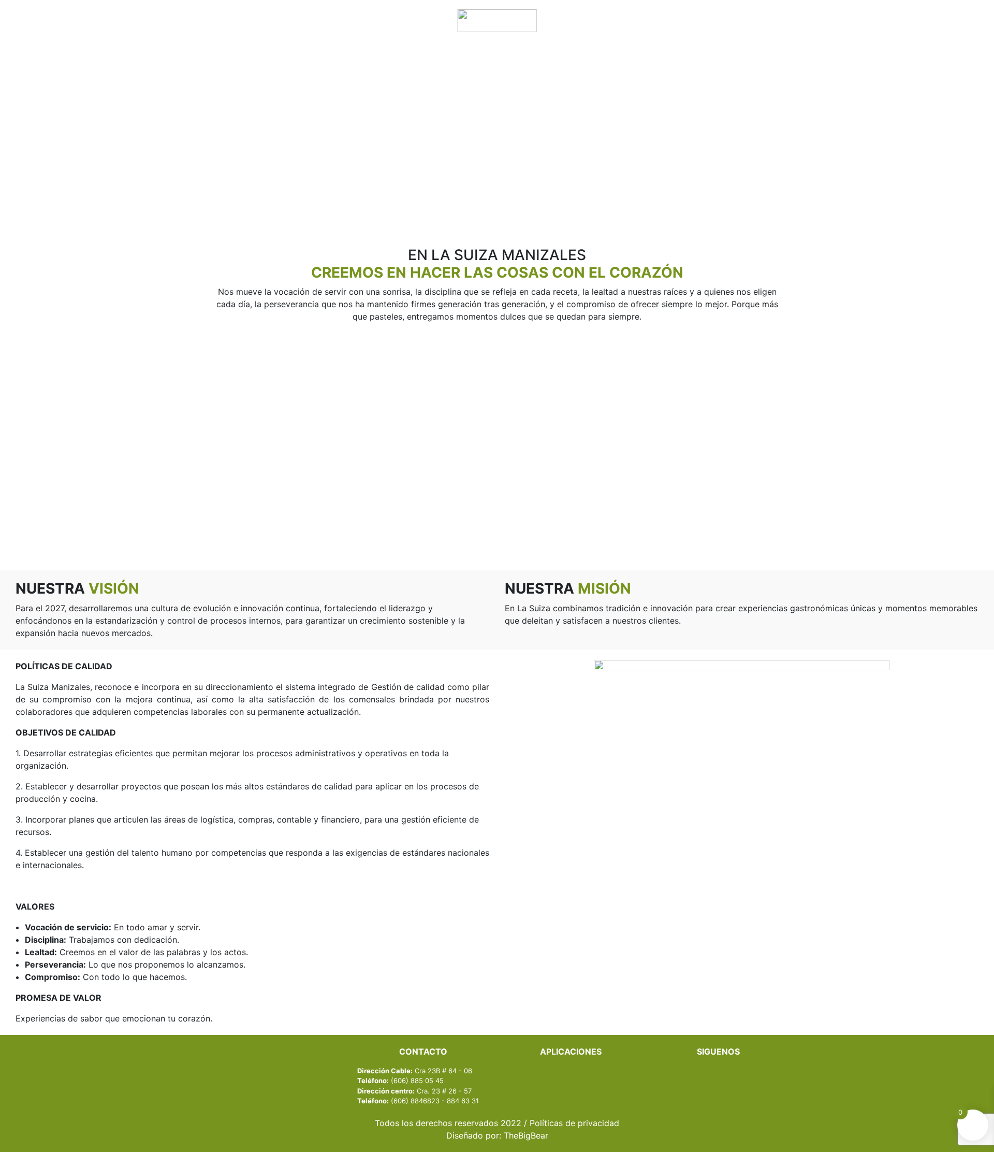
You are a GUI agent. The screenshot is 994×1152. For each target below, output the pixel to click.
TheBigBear (526, 1135)
